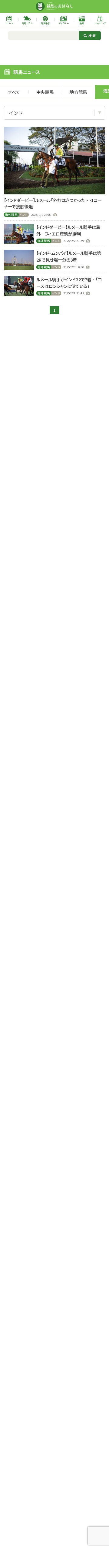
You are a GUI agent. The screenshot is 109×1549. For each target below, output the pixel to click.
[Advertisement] (54, 51)
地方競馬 (78, 92)
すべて (14, 92)
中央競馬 (45, 92)
